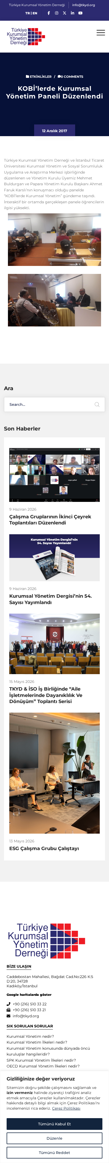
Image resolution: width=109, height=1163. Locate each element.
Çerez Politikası (66, 1108)
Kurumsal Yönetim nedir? (30, 1036)
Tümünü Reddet (54, 1152)
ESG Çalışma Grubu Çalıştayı (44, 848)
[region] (54, 1117)
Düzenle (54, 1138)
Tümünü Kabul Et (54, 1124)
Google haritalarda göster (29, 995)
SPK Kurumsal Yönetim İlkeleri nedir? (41, 1060)
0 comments (72, 77)
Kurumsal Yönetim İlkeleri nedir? (37, 1042)
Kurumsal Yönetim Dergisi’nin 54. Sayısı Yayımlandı (50, 599)
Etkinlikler (41, 77)
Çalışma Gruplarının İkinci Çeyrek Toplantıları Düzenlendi (50, 520)
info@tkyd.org (83, 5)
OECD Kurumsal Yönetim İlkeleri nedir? (43, 1066)
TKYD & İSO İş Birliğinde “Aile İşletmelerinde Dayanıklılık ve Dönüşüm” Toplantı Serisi (45, 695)
